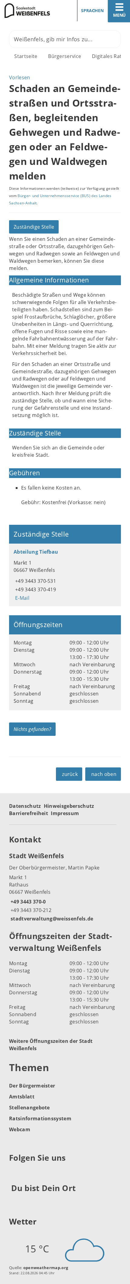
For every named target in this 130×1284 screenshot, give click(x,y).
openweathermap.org (45, 1267)
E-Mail (21, 598)
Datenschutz (25, 806)
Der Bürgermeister (32, 1085)
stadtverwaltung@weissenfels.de (51, 918)
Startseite (25, 56)
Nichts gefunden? (32, 729)
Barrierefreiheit (28, 813)
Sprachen (92, 10)
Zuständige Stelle (34, 227)
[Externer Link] (14, 1173)
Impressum (65, 813)
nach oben (103, 774)
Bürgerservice (64, 56)
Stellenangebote (29, 1107)
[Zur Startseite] (30, 10)
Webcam (19, 1129)
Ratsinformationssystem (40, 1118)
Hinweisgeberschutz (69, 806)
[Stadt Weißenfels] (65, 886)
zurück (70, 774)
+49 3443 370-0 (27, 901)
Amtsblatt (21, 1096)
